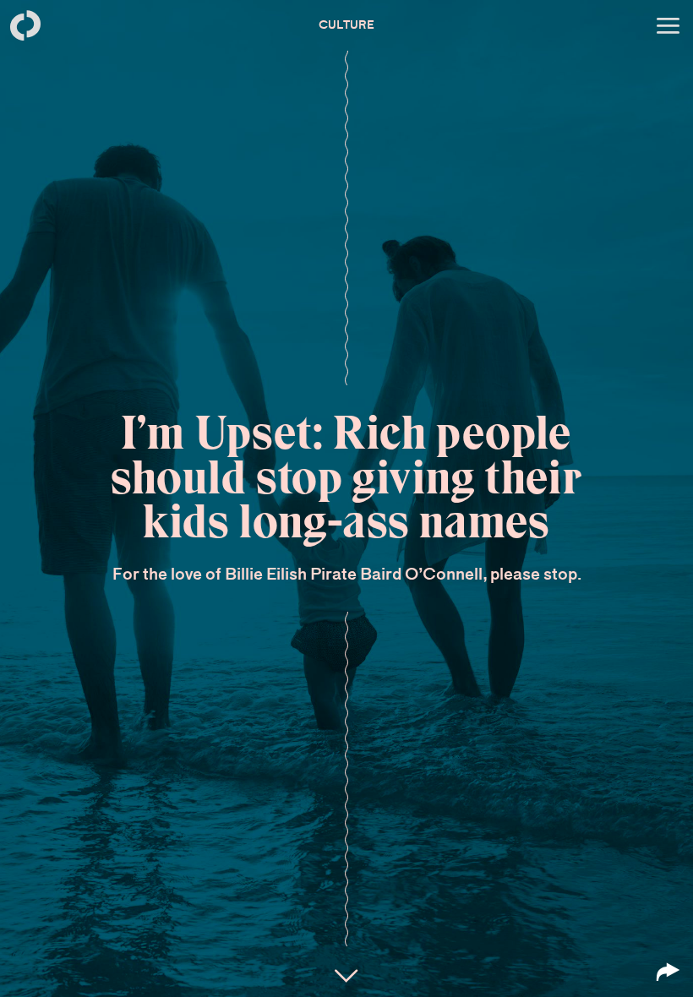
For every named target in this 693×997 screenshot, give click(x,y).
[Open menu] (667, 25)
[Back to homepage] (25, 25)
